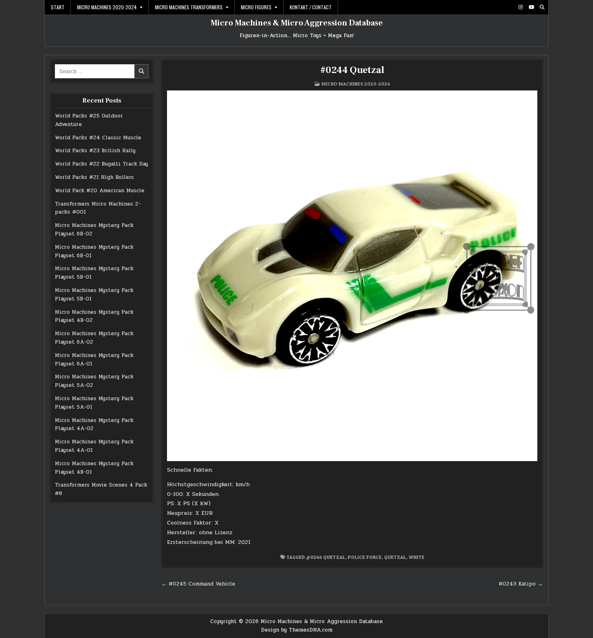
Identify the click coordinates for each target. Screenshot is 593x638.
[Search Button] (542, 7)
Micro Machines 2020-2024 (107, 7)
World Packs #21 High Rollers (94, 177)
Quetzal (395, 557)
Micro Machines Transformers (189, 7)
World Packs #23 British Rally (95, 151)
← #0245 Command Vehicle (198, 584)
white (416, 557)
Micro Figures (256, 7)
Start (58, 7)
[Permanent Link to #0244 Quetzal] (352, 275)
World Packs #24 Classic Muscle (98, 138)
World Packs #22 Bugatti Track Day (101, 164)
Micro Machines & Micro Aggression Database (297, 23)
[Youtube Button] (531, 7)
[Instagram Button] (520, 7)
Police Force (365, 557)
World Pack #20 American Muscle (99, 191)
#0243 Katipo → (521, 584)
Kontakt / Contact (311, 7)
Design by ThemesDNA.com (296, 630)
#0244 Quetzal (352, 70)
